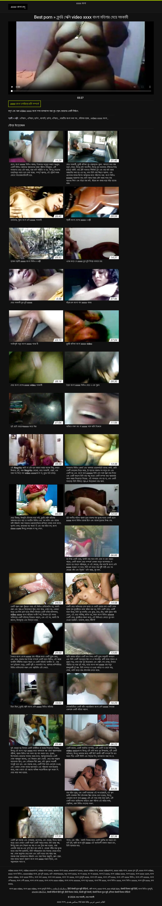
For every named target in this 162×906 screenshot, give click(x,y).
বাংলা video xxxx (118, 873)
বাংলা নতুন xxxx (87, 880)
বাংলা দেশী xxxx (23, 880)
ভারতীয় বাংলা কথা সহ (69, 118)
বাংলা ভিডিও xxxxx (129, 880)
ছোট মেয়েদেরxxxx (56, 873)
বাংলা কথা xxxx (41, 877)
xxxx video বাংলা (91, 870)
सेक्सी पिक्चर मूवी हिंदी (129, 888)
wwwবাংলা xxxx (76, 870)
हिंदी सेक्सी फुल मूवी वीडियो (78, 888)
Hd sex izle (83, 902)
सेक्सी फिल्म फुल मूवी (100, 892)
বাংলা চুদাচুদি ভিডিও (44, 888)
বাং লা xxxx (82, 873)
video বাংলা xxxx (45, 870)
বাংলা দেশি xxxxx (142, 877)
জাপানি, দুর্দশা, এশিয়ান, (49, 118)
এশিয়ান (23, 118)
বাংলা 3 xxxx (104, 873)
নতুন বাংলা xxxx (70, 873)
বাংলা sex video (15, 888)
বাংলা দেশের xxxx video (54, 880)
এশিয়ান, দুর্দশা (33, 118)
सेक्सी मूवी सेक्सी (85, 892)
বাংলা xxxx (130, 873)
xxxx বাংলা (101, 888)
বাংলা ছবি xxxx (96, 877)
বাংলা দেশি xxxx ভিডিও (125, 877)
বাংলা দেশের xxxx (37, 880)
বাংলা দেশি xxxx (109, 877)
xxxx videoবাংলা (106, 870)
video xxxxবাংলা (30, 870)
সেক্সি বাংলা (93, 888)
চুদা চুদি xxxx (43, 873)
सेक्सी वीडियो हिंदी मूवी (55, 892)
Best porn (43, 17)
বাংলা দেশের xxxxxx (72, 880)
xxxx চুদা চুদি (133, 870)
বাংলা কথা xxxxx (54, 877)
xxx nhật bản (113, 888)
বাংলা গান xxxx (68, 877)
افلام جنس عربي (97, 902)
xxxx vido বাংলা (120, 870)
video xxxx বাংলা (99, 118)
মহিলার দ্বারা (84, 118)
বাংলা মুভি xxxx (144, 880)
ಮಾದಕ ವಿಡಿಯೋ (39, 892)
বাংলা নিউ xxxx (100, 880)
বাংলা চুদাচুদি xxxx (82, 877)
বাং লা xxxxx (93, 873)
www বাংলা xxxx (61, 870)
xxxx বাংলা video (146, 870)
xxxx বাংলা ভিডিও (15, 873)
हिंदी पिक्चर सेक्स (71, 892)
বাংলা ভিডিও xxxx (114, 880)
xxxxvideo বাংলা (30, 873)
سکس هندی (72, 902)
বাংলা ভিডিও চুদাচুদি (145, 888)
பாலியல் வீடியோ (60, 888)
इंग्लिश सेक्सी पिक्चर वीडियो (119, 892)
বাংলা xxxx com (142, 873)
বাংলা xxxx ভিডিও (27, 877)
